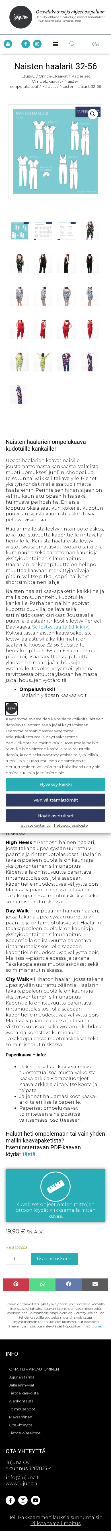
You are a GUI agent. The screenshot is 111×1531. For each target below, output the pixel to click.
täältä (43, 1321)
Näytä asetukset (56, 815)
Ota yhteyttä (20, 1425)
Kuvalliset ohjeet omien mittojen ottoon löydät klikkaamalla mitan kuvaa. (56, 1210)
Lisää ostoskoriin (55, 1258)
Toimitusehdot (22, 1409)
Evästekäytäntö (35, 825)
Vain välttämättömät (55, 800)
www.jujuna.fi (21, 1483)
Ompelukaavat (53, 76)
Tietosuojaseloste (71, 825)
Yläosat (49, 86)
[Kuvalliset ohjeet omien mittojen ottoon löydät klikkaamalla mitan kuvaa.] (55, 1187)
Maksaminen (20, 1417)
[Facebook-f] (25, 44)
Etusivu (28, 76)
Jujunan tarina (21, 1377)
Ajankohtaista (21, 1401)
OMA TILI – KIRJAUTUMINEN (34, 1369)
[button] (55, 44)
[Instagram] (37, 44)
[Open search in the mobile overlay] (72, 44)
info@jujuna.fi (92, 1326)
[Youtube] (35, 1500)
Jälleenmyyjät (21, 1385)
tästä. (29, 1154)
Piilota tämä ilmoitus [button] (55, 1523)
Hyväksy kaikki (56, 784)
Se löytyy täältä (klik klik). (61, 627)
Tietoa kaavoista (24, 1393)
